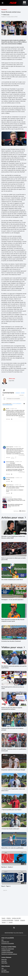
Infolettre (8, 918)
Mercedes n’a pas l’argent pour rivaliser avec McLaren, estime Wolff (13, 537)
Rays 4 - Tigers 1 (5, 886)
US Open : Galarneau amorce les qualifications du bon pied (13, 750)
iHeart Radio (4, 962)
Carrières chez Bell (16, 918)
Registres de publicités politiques (9, 954)
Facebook (16, 920)
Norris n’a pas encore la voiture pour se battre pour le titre (13, 558)
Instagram (22, 920)
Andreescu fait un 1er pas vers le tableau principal (12, 729)
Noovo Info (4, 959)
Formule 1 (4, 9)
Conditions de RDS (5, 950)
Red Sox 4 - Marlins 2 (7, 867)
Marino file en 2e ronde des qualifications (12, 848)
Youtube (4, 922)
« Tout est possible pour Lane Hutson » (11, 809)
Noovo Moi (3, 961)
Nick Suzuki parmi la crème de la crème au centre (12, 687)
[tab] (7, 403)
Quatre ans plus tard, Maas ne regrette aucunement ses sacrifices (11, 708)
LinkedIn (11, 922)
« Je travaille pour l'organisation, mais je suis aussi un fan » (13, 789)
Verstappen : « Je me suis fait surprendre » (12, 599)
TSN (2, 968)
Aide (2, 940)
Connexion (17, 392)
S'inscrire (22, 392)
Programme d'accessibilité (7, 943)
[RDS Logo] (13, 3)
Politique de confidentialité (7, 948)
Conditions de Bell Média (7, 920)
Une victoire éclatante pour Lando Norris (12, 579)
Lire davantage (22, 416)
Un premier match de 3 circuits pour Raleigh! (13, 770)
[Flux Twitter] (14, 927)
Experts (3, 918)
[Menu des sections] (2, 2)
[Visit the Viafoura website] (22, 511)
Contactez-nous (5, 941)
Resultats (24, 4)
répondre (8, 419)
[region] (14, 452)
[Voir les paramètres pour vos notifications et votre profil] (4, 390)
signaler (22, 419)
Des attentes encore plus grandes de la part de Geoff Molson (13, 667)
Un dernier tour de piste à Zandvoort (11, 641)
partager (18, 419)
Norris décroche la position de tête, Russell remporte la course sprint (12, 620)
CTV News (3, 970)
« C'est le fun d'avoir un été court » (10, 829)
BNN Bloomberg (5, 971)
